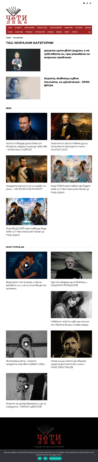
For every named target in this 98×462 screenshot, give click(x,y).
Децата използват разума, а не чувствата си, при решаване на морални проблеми (67, 54)
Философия (29, 28)
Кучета (75, 32)
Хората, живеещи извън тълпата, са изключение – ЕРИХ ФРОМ (67, 82)
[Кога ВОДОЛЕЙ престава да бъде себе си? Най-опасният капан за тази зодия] (26, 211)
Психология (42, 28)
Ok (40, 458)
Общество (68, 28)
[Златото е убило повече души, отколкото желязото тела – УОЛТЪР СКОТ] (71, 126)
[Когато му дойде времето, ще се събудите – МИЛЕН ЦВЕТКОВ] (26, 386)
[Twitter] (87, 3)
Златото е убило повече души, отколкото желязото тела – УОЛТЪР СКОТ (69, 146)
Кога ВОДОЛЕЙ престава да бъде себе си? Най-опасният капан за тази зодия (26, 231)
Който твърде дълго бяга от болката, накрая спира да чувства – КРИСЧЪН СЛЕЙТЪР (26, 146)
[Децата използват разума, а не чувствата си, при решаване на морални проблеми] (23, 60)
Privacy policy (55, 458)
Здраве (88, 28)
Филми (59, 32)
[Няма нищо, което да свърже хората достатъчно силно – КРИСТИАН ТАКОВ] (71, 344)
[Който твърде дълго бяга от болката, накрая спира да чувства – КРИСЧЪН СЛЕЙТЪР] (26, 126)
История (78, 28)
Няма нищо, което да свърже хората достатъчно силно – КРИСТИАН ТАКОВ (68, 364)
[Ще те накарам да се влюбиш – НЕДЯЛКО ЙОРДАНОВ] (71, 265)
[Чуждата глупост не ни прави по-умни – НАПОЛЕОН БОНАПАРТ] (26, 168)
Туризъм (28, 32)
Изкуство (19, 32)
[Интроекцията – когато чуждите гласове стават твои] (26, 344)
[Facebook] (84, 3)
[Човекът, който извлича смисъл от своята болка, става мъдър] (71, 304)
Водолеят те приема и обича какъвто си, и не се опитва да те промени (26, 285)
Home (10, 28)
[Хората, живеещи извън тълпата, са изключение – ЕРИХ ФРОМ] (23, 88)
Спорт (66, 32)
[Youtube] (90, 3)
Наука (10, 32)
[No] (95, 455)
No (45, 458)
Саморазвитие (56, 28)
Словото (18, 28)
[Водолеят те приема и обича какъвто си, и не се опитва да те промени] (26, 265)
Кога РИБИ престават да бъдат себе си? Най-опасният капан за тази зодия (71, 189)
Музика (50, 32)
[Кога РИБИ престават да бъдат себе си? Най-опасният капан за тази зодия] (71, 168)
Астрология (40, 32)
